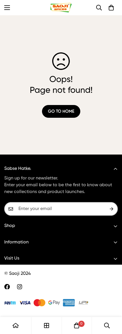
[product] (15, 325)
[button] (111, 7)
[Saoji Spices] (61, 7)
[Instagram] (19, 287)
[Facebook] (7, 287)
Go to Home (61, 111)
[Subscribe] (111, 209)
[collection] (46, 325)
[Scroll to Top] (111, 304)
